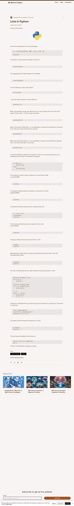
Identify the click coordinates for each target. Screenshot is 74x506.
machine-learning (15, 354)
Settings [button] (54, 503)
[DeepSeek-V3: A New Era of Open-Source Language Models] (13, 382)
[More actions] (63, 17)
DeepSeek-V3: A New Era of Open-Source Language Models (13, 391)
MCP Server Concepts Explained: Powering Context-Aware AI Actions (60, 391)
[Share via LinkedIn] (18, 362)
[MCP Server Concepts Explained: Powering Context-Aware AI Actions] (60, 382)
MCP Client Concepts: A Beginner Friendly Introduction (35, 391)
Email (5, 495)
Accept (67, 503)
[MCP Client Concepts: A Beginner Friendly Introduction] (37, 382)
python (23, 354)
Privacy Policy (8, 504)
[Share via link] (21, 362)
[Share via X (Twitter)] (14, 362)
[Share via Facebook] (11, 362)
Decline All (60, 503)
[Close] (72, 503)
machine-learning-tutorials (17, 357)
